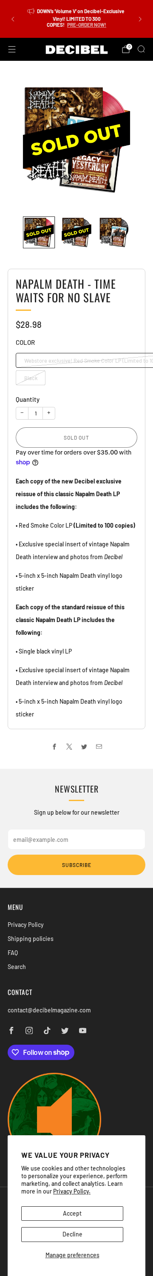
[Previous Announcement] (13, 19)
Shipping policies (31, 938)
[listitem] (76, 19)
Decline (72, 1234)
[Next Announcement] (140, 19)
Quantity (28, 399)
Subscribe (76, 865)
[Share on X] (69, 746)
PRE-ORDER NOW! (86, 25)
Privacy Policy (26, 924)
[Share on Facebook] (54, 746)
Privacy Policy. (72, 1191)
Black (30, 378)
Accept (72, 1213)
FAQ (13, 952)
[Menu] (12, 49)
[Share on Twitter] (83, 746)
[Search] (141, 49)
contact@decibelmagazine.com (49, 1010)
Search (17, 966)
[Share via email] (98, 746)
